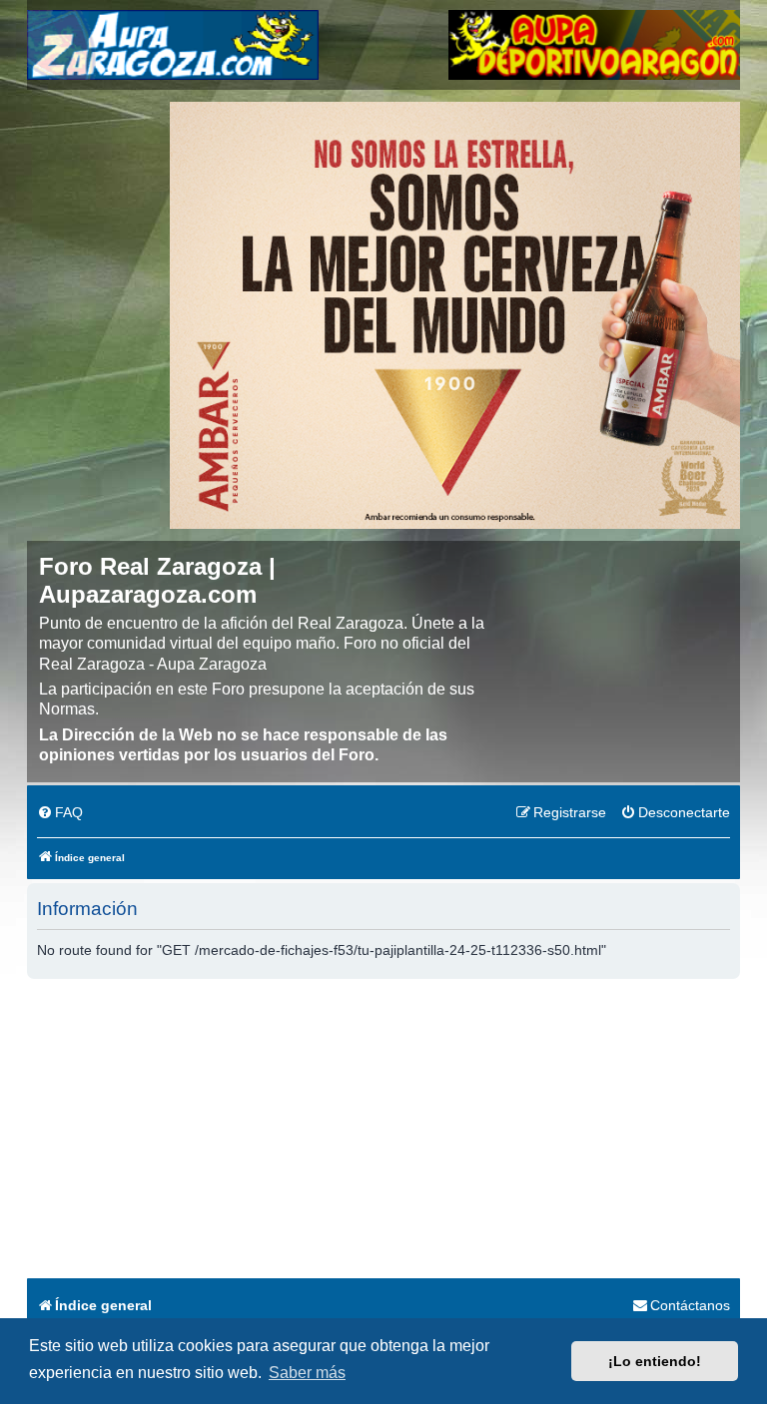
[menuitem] (60, 813)
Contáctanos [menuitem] (690, 1305)
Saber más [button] (307, 1372)
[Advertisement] (383, 1128)
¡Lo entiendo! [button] (654, 1361)
